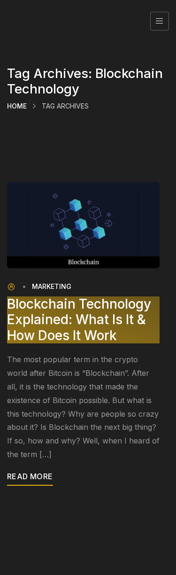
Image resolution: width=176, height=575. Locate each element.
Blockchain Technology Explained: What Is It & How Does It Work (79, 319)
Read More (30, 476)
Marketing (51, 286)
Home (17, 106)
